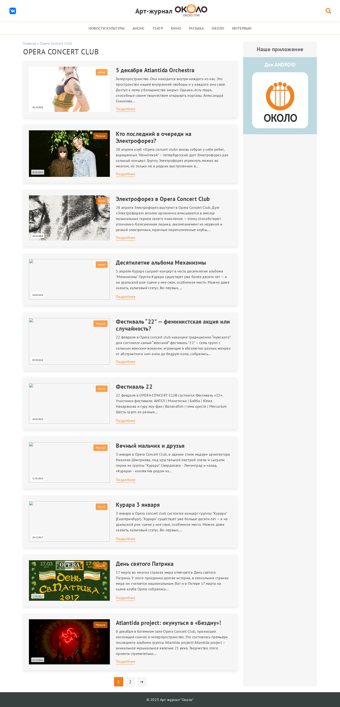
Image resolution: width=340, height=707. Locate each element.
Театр (157, 28)
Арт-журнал (154, 10)
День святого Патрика (144, 563)
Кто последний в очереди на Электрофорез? (153, 137)
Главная (29, 43)
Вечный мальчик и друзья (150, 445)
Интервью (242, 28)
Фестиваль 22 (134, 386)
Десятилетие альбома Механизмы (161, 262)
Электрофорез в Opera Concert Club (163, 198)
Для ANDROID (280, 64)
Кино (176, 28)
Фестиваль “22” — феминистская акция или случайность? (173, 325)
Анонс (139, 28)
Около (218, 28)
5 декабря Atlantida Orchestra (155, 70)
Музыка (196, 28)
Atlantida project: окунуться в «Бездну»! (168, 622)
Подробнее (125, 108)
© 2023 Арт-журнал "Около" (170, 699)
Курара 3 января (138, 504)
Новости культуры (107, 28)
